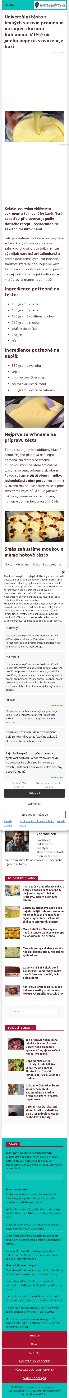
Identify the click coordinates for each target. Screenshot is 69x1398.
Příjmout (34, 793)
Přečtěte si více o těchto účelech (49, 785)
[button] (63, 572)
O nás (34, 1344)
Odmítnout (34, 803)
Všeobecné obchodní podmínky (34, 1369)
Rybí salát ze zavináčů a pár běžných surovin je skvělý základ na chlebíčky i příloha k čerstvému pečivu (33, 1213)
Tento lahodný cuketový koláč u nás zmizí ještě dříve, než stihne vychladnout (43, 952)
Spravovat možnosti (35, 814)
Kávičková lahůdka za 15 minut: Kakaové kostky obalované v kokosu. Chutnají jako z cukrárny (43, 990)
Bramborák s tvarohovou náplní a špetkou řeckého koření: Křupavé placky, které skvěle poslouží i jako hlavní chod (32, 1255)
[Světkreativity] (50, 5)
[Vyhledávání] (35, 1011)
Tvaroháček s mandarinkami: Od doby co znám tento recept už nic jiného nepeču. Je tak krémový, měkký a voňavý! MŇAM (43, 893)
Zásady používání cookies (34, 1361)
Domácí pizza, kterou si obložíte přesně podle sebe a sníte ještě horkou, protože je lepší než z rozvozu (33, 1239)
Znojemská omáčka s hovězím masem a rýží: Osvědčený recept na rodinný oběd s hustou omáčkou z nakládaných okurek (31, 1198)
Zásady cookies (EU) (34, 1378)
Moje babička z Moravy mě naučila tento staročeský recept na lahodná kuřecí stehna (43, 933)
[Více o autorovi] (16, 864)
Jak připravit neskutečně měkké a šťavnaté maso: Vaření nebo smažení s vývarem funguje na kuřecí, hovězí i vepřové (43, 1046)
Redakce (34, 1335)
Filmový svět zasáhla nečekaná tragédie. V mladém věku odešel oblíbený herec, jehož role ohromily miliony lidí (33, 1323)
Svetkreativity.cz (15, 1156)
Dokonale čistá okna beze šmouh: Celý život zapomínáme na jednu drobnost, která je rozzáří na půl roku (42, 1092)
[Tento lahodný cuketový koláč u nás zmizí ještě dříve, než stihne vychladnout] (12, 952)
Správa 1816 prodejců (19, 785)
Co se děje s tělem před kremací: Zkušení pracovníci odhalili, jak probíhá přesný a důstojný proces (34, 1285)
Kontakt (61, 821)
